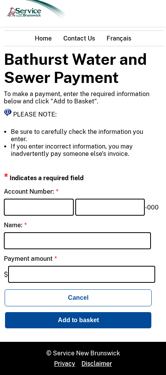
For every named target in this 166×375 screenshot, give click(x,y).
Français (119, 38)
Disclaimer (96, 363)
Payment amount (28, 258)
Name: (13, 225)
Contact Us (79, 38)
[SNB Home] (34, 23)
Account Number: (29, 191)
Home (43, 38)
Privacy (64, 363)
